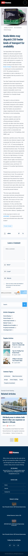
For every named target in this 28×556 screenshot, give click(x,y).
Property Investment (9, 383)
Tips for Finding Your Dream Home (18, 351)
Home (5, 485)
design (6, 379)
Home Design (7, 30)
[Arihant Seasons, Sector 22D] (14, 512)
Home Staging (13, 379)
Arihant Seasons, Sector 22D (14, 515)
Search (6, 488)
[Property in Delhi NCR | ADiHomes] (6, 2)
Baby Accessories (17, 376)
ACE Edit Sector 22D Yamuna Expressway (14, 523)
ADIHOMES (6, 216)
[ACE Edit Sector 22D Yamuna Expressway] (14, 521)
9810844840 (14, 468)
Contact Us (7, 492)
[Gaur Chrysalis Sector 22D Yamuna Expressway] (14, 504)
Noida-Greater (7, 226)
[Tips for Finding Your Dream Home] (6, 352)
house (21, 379)
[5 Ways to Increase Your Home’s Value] (6, 360)
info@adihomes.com (14, 473)
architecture (7, 376)
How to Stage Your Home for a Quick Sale (18, 344)
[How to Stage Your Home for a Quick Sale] (6, 344)
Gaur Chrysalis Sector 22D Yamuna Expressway (14, 506)
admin (9, 233)
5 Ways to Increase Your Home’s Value (17, 359)
